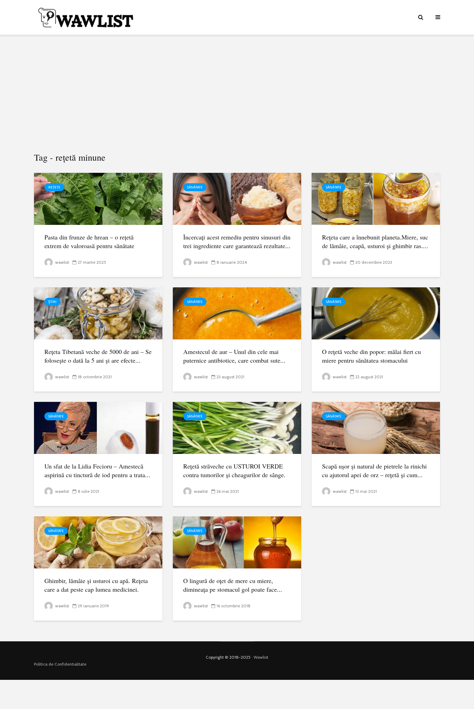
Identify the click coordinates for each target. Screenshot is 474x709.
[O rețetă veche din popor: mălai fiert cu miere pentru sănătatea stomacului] (376, 313)
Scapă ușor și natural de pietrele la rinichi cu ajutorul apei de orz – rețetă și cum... (374, 470)
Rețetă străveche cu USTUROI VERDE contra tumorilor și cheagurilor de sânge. (234, 470)
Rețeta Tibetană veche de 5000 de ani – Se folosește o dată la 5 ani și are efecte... (98, 355)
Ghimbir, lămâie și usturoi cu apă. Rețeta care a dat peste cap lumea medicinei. (96, 584)
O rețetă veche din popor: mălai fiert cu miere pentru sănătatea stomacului (371, 355)
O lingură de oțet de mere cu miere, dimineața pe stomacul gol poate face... (232, 584)
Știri (52, 301)
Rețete (54, 187)
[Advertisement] (237, 93)
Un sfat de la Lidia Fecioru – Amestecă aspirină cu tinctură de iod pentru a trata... (97, 470)
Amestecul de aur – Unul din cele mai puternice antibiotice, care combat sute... (234, 355)
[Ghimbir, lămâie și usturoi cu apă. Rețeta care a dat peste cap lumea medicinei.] (98, 542)
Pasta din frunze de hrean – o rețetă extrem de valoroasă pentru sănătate (89, 241)
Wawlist (261, 657)
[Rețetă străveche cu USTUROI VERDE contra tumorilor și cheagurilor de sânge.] (237, 427)
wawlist (61, 262)
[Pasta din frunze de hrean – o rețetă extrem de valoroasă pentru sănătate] (98, 198)
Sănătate (195, 187)
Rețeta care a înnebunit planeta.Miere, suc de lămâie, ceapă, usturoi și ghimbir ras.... (375, 241)
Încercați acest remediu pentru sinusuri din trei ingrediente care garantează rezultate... (236, 241)
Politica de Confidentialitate (60, 664)
